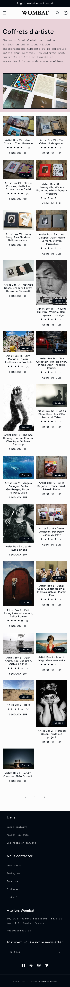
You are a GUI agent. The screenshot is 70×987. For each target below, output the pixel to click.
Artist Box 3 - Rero (18, 704)
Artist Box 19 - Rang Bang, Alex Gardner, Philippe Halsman (18, 237)
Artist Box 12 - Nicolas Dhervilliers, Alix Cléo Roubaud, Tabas (52, 414)
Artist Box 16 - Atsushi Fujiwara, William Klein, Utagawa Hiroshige (51, 312)
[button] (4, 13)
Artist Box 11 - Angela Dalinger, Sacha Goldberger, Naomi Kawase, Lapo (18, 488)
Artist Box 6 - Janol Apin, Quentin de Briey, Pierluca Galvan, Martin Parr (51, 590)
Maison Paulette (18, 834)
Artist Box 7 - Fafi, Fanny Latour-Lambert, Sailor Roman (18, 613)
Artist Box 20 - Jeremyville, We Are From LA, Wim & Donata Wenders (51, 189)
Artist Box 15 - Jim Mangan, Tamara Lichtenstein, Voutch (18, 359)
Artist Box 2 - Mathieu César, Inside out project (52, 734)
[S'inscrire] (59, 952)
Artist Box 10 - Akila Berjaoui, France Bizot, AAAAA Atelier (51, 486)
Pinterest (13, 889)
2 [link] (45, 796)
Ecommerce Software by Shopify (43, 981)
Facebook (13, 881)
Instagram (13, 873)
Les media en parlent (21, 842)
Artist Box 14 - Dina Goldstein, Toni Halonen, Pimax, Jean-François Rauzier (51, 363)
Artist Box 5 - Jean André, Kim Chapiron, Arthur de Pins (18, 661)
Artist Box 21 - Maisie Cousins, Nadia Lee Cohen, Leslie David (18, 186)
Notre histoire (17, 827)
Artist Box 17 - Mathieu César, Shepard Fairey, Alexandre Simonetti (18, 288)
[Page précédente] (25, 797)
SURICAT (24, 981)
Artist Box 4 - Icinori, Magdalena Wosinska (51, 659)
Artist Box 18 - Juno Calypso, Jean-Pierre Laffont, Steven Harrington (52, 239)
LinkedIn (13, 897)
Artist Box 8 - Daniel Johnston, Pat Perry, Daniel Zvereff (52, 531)
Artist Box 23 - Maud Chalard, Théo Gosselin (18, 142)
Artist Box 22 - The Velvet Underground (51, 142)
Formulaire (14, 865)
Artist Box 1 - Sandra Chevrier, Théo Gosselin (18, 774)
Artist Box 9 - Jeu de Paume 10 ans (18, 548)
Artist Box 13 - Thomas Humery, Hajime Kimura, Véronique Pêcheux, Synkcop (18, 439)
